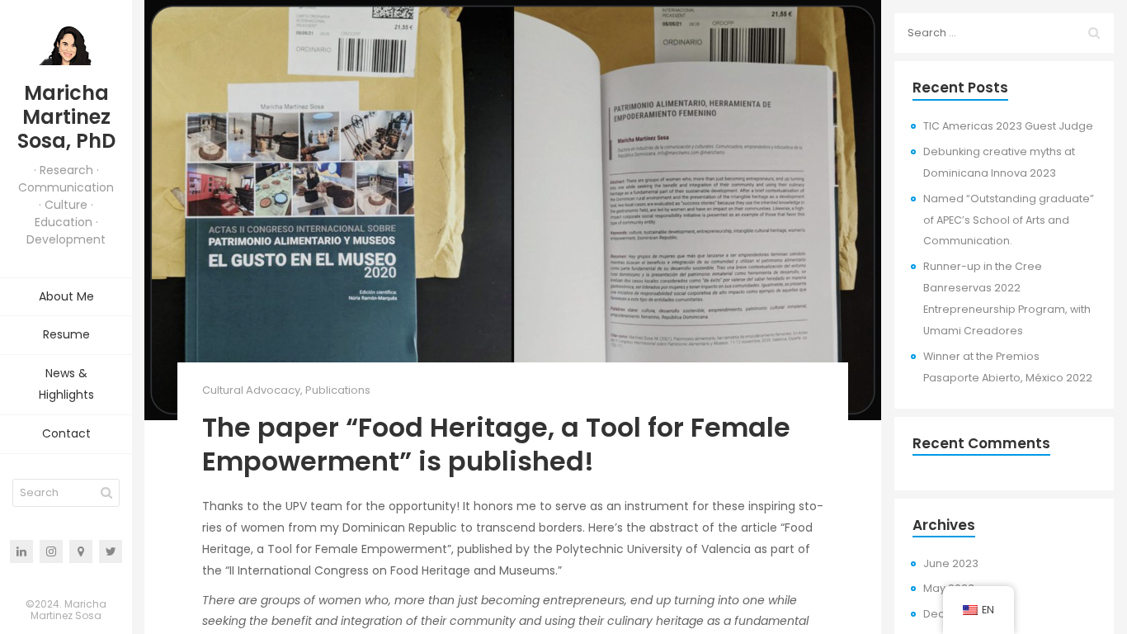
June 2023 (950, 563)
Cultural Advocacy (251, 390)
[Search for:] (1004, 33)
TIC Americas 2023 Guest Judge (1008, 126)
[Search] (106, 493)
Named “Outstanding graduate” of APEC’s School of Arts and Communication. (1008, 220)
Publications (337, 390)
